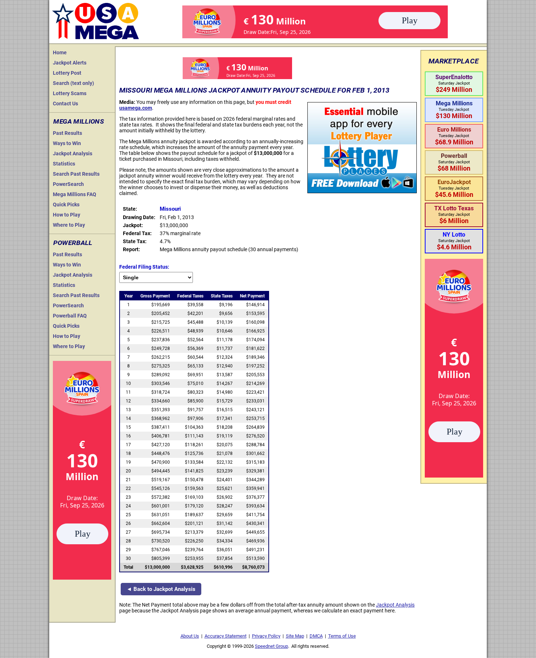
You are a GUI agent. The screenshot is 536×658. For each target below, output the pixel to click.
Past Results (67, 133)
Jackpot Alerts (69, 63)
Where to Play (69, 225)
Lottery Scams (69, 93)
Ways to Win (67, 143)
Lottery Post (67, 73)
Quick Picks (66, 204)
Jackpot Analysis (72, 153)
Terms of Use (342, 636)
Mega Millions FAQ (74, 194)
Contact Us (65, 103)
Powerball (72, 242)
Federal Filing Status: (144, 267)
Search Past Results (76, 174)
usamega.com (135, 108)
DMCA (316, 636)
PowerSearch (68, 184)
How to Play (66, 215)
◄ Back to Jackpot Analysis (161, 589)
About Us (189, 636)
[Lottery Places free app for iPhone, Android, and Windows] (362, 191)
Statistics (64, 164)
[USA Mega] (96, 20)
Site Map (295, 636)
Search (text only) (73, 83)
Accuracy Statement (225, 636)
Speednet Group (271, 646)
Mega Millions (78, 121)
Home (60, 52)
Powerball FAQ (70, 316)
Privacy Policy (266, 636)
